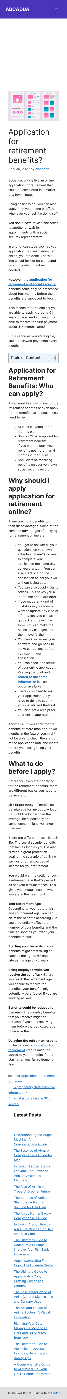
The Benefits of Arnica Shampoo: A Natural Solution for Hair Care (30, 1202)
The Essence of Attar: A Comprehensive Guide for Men (33, 1155)
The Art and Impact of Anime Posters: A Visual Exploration (32, 1312)
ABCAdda (53, 1393)
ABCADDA (17, 9)
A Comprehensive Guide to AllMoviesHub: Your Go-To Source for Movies (32, 1369)
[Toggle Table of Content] (50, 358)
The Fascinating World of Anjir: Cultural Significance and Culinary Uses (33, 1296)
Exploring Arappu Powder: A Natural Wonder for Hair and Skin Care (33, 1229)
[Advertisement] (33, 52)
